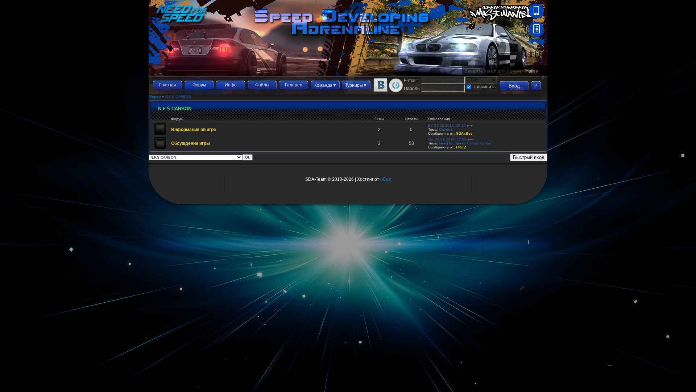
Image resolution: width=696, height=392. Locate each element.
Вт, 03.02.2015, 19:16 (447, 125)
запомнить (484, 86)
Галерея (293, 84)
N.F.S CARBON (178, 96)
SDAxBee (464, 133)
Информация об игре (193, 129)
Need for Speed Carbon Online (465, 143)
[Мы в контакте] (380, 90)
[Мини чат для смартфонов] (536, 16)
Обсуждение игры (190, 143)
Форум (199, 84)
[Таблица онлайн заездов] (536, 34)
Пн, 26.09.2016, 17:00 (447, 139)
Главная (167, 84)
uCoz (385, 179)
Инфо (231, 84)
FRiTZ (461, 147)
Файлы (262, 84)
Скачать (446, 129)
